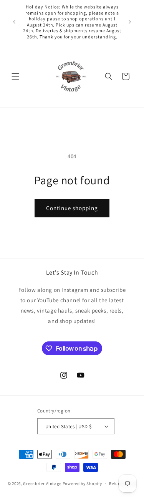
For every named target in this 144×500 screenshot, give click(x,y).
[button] (15, 76)
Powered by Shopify (82, 483)
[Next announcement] (129, 21)
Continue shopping (72, 208)
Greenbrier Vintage (42, 483)
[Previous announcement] (14, 21)
